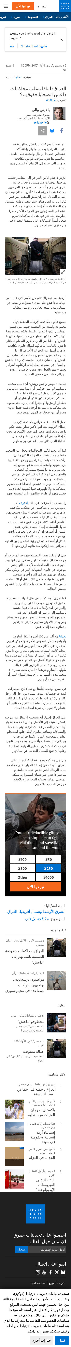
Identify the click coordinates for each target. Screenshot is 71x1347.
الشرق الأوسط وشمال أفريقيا (42, 911)
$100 (22, 859)
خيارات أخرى (41, 1340)
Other (22, 877)
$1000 (48, 877)
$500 (22, 868)
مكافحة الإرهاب (37, 918)
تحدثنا (62, 636)
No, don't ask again (34, 46)
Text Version (38, 1283)
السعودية (33, 17)
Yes (12, 46)
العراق (49, 17)
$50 (48, 859)
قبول (62, 1340)
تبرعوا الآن (23, 6)
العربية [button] (42, 6)
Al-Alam (51, 100)
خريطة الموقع (57, 1283)
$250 (48, 868)
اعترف (23, 503)
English (17, 76)
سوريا (17, 17)
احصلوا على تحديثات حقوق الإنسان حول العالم (39, 1238)
